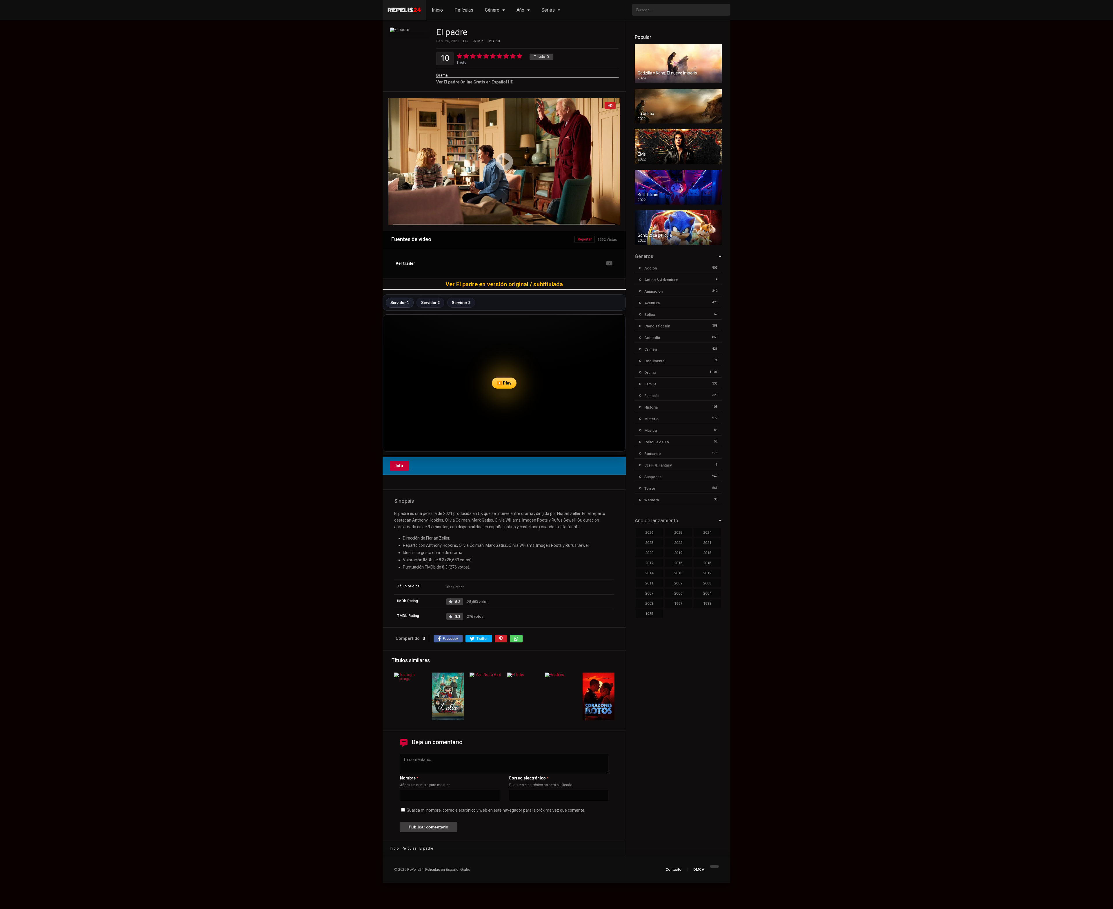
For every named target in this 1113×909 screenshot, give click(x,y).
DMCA (698, 869)
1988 (707, 603)
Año (520, 10)
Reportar (585, 239)
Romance (652, 453)
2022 (678, 542)
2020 (649, 553)
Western (651, 500)
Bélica (649, 314)
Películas (463, 10)
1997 (678, 603)
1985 (649, 613)
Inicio (437, 10)
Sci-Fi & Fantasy (658, 465)
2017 (649, 563)
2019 (678, 553)
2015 (707, 563)
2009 (678, 583)
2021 (707, 542)
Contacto (673, 869)
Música (650, 430)
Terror (649, 488)
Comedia (652, 338)
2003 (649, 603)
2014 (649, 573)
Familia (650, 384)
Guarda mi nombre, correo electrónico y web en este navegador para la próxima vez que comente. (496, 810)
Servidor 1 (399, 302)
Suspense (653, 477)
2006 (678, 593)
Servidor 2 (430, 302)
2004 (707, 593)
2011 (649, 583)
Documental (654, 361)
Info (399, 465)
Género (492, 10)
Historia (651, 407)
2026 (649, 532)
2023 (649, 542)
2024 (707, 532)
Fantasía (651, 396)
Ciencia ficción (657, 326)
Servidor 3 (461, 302)
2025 (678, 532)
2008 (707, 583)
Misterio (651, 419)
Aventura (652, 303)
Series (548, 10)
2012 (707, 573)
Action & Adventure (661, 280)
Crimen (650, 349)
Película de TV (656, 442)
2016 (678, 563)
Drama (442, 75)
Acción (650, 268)
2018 (707, 553)
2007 (649, 593)
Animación (653, 291)
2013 (678, 573)
